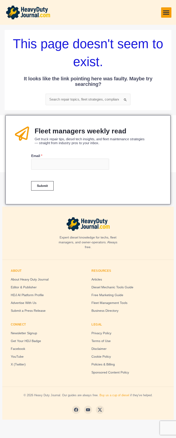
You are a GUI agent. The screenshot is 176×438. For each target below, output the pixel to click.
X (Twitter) (18, 364)
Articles (96, 279)
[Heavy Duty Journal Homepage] (88, 224)
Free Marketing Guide (107, 295)
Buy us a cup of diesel (114, 395)
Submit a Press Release (28, 310)
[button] (166, 12)
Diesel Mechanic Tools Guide (112, 287)
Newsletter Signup (24, 333)
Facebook (18, 349)
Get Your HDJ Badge (26, 341)
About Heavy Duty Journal (30, 279)
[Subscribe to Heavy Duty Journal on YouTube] (88, 410)
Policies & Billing (103, 364)
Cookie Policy (101, 356)
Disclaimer (99, 349)
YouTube (17, 356)
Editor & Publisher (24, 287)
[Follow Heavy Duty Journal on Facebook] (76, 410)
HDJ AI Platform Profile (27, 295)
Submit (42, 186)
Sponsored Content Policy (110, 372)
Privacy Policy (101, 333)
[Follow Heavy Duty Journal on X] (100, 410)
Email (36, 156)
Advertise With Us (23, 303)
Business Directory (104, 310)
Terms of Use (101, 341)
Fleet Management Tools (109, 303)
